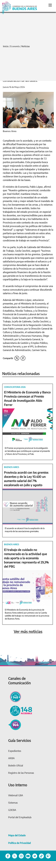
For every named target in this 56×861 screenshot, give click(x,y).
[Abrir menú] (50, 5)
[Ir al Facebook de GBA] (7, 856)
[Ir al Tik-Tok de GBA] (41, 856)
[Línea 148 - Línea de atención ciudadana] (14, 696)
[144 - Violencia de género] (14, 724)
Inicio (6, 46)
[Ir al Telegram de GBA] (34, 856)
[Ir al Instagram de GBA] (21, 856)
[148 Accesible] (20, 710)
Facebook (22, 358)
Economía (15, 46)
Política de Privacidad (19, 842)
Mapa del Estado (17, 835)
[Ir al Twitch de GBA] (48, 856)
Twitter (16, 358)
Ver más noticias (28, 631)
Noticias (25, 46)
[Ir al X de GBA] (14, 856)
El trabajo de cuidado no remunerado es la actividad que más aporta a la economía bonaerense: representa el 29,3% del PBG (26, 558)
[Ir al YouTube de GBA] (28, 856)
